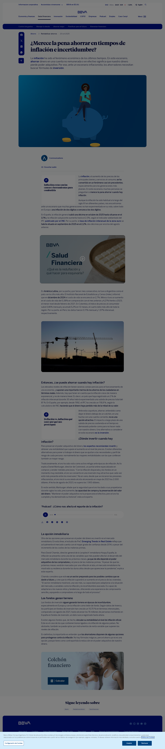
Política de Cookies (148, 737)
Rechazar (144, 743)
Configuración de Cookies (14, 743)
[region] (82, 740)
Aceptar (129, 743)
